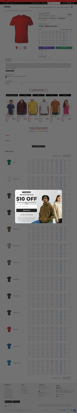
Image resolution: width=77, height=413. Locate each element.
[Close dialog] (59, 192)
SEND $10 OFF (26, 210)
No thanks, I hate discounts (26, 214)
